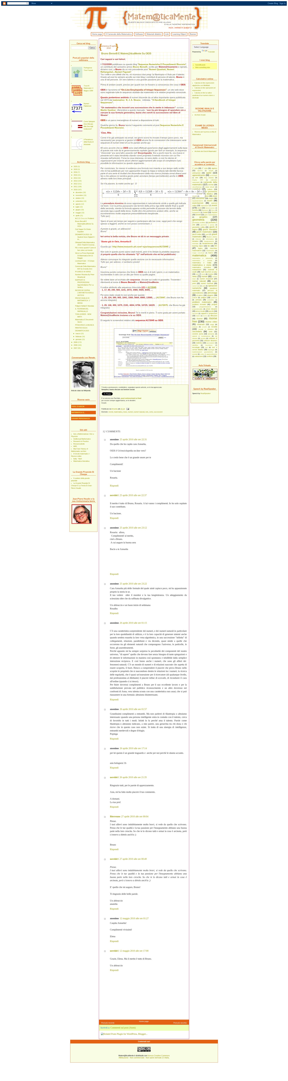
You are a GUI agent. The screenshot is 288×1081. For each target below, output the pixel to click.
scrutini (204, 327)
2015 (76, 175)
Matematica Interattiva (81, 461)
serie (210, 331)
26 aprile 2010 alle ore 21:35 (133, 777)
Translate (211, 52)
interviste (195, 243)
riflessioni (213, 316)
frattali (205, 212)
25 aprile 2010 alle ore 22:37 (133, 495)
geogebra (203, 217)
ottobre (78, 198)
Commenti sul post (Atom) (123, 1027)
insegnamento (209, 241)
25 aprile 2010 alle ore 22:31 (133, 439)
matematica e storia (201, 265)
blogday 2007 (197, 180)
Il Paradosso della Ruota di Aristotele (88, 142)
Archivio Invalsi (200, 115)
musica (210, 274)
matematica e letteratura (202, 258)
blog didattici (209, 177)
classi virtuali (209, 187)
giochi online (196, 234)
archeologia (213, 175)
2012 (76, 184)
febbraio (79, 336)
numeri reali (196, 286)
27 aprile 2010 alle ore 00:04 (134, 816)
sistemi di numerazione (201, 336)
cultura (209, 189)
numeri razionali (207, 283)
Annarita (114, 409)
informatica (210, 239)
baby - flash (77, 459)
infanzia (198, 239)
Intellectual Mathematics (82, 439)
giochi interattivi (210, 229)
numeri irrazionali (206, 279)
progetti (214, 304)
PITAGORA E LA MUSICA (84, 325)
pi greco (199, 295)
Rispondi (114, 485)
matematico (119, 100)
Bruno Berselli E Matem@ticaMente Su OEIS (84, 223)
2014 (76, 178)
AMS (75, 446)
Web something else (202, 67)
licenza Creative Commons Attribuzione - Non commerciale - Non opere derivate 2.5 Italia (144, 1057)
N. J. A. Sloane (133, 100)
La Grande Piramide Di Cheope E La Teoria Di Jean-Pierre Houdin (81, 485)
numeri (204, 276)
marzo (78, 333)
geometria (198, 219)
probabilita (210, 300)
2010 (76, 189)
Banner (193, 34)
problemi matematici (202, 302)
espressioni (205, 205)
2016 (76, 172)
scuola (214, 327)
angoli (211, 170)
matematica (199, 255)
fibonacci (205, 210)
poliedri (194, 297)
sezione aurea (197, 334)
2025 (76, 166)
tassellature (209, 345)
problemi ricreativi (199, 304)
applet (208, 173)
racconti (195, 313)
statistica (199, 343)
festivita (195, 210)
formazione (196, 212)
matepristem (196, 269)
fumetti (198, 215)
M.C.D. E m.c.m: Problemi (84, 218)
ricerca (205, 316)
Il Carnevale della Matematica (119, 34)
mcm (203, 274)
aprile (78, 215)
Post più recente (107, 1023)
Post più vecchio (180, 1023)
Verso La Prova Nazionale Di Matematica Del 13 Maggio (84, 255)
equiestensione (197, 201)
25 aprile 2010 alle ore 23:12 (133, 527)
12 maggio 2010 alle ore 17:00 (134, 951)
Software (139, 34)
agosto (78, 204)
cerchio (210, 185)
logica (200, 248)
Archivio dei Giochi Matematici (205, 151)
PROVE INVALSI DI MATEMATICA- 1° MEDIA (82, 300)
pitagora (210, 295)
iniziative (195, 241)
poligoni (203, 297)
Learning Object (179, 34)
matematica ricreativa (201, 267)
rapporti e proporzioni (209, 313)
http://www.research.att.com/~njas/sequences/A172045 (140, 246)
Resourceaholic (79, 444)
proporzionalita (197, 309)
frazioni (214, 212)
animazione (196, 173)
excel (199, 208)
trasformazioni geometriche (202, 352)
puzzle (211, 311)
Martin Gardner (108, 110)
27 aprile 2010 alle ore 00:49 (133, 859)
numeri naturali (199, 281)
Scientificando (200, 65)
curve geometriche (210, 191)
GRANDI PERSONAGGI (81, 418)
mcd (197, 274)
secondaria (197, 331)
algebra (214, 168)
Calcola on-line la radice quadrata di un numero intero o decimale (203, 95)
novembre (79, 195)
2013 (76, 181)
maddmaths (210, 250)
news (194, 276)
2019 (76, 169)
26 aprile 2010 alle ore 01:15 (133, 623)
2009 (76, 342)
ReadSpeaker (206, 393)
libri (209, 246)
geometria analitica (199, 222)
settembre (79, 201)
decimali (199, 194)
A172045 (151, 287)
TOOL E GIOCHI (78, 406)
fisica (213, 210)
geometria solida (198, 227)
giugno (78, 210)
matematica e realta (201, 263)
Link (167, 34)
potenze (214, 297)
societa (203, 338)
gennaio (79, 339)
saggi (212, 324)
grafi (207, 234)
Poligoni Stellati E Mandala (84, 306)
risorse (199, 318)
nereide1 (114, 495)
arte (196, 177)
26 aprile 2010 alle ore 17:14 (133, 748)
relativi (198, 316)
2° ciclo (204, 168)
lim (215, 246)
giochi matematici (204, 232)
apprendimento (198, 175)
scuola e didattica (206, 329)
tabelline (195, 345)
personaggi (212, 293)
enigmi (211, 198)
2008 (76, 345)
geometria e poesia (207, 225)
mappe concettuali (198, 253)
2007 (76, 348)
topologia (211, 349)
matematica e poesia (202, 260)
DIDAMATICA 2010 (82, 331)
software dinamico (210, 340)
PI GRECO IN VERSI (83, 272)
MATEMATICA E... (78, 412)
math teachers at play (209, 272)
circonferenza (197, 187)
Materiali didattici (154, 34)
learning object (197, 246)
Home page (97, 34)
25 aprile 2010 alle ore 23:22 (133, 583)
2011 (76, 186)
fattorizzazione (210, 208)
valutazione (199, 356)
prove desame (211, 309)
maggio (78, 213)
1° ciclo (195, 168)
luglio (78, 207)
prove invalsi (200, 311)
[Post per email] (127, 409)
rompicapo (201, 324)
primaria (198, 300)
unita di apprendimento (208, 354)
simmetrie (211, 334)
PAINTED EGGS (81, 328)
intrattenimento (207, 243)
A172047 (161, 297)
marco (210, 253)
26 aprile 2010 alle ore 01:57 (133, 709)
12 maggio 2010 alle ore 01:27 (134, 918)
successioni (210, 343)
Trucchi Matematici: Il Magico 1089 (88, 88)
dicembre (79, 192)
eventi (214, 205)
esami (209, 200)
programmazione (205, 307)
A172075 (163, 305)
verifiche (210, 356)
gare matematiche (210, 215)
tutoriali (194, 354)
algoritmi (200, 170)
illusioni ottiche (212, 237)
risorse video (211, 322)
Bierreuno (115, 816)
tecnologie (196, 347)
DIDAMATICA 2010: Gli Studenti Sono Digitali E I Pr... (85, 237)
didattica (210, 194)
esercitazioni (197, 203)
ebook (215, 196)
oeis (203, 286)
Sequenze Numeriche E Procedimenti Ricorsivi (162, 64)
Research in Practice (81, 441)
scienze (195, 327)
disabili (194, 196)
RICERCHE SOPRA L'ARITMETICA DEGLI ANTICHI (84, 292)
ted (206, 347)
